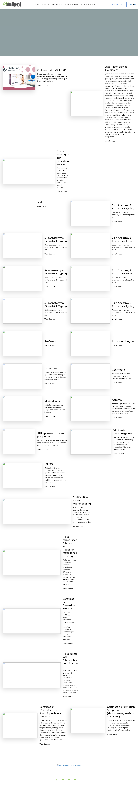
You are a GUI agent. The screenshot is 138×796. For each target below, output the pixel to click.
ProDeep (49, 341)
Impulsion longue (123, 341)
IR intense (50, 368)
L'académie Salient (49, 4)
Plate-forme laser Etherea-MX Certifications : (71, 660)
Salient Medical (68, 792)
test (39, 202)
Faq (76, 4)
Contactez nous (87, 4)
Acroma (117, 399)
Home (37, 4)
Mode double (52, 401)
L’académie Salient (49, 771)
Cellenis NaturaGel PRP (51, 70)
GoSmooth (118, 369)
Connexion (117, 4)
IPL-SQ (48, 464)
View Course (42, 85)
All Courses (65, 4)
